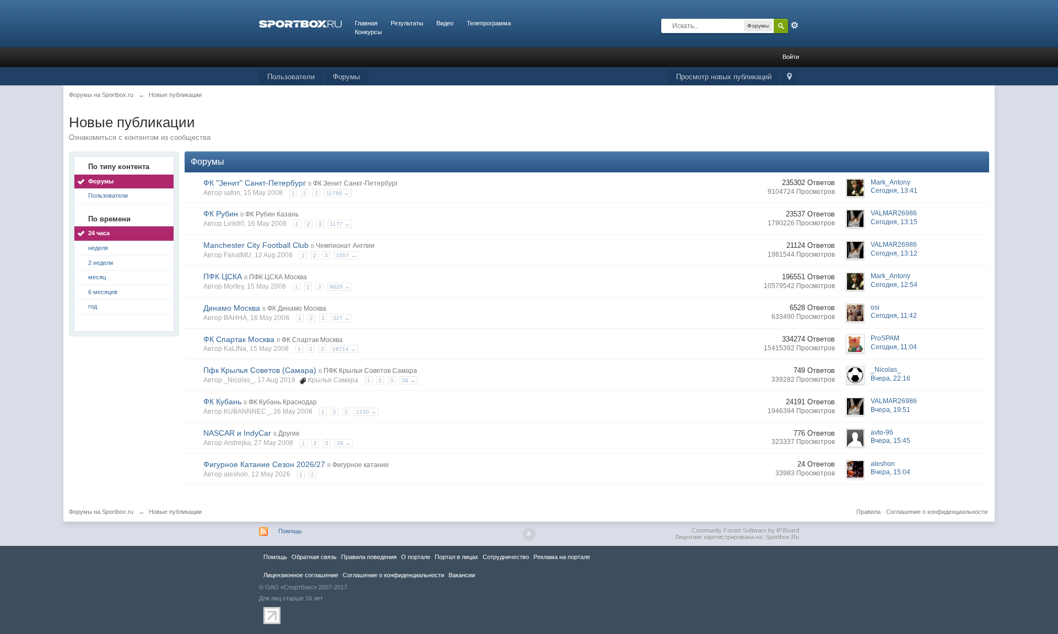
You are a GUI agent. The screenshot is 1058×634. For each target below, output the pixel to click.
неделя (98, 248)
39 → (343, 443)
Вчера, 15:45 (890, 441)
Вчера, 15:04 (890, 472)
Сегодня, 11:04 (894, 347)
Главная (366, 23)
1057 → (346, 255)
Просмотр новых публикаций (723, 77)
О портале (415, 557)
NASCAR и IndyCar (237, 433)
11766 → (337, 193)
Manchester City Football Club (256, 245)
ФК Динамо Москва (296, 308)
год (92, 306)
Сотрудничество (506, 557)
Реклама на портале (561, 557)
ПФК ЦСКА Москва (278, 277)
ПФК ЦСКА (222, 276)
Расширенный (794, 25)
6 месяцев (102, 292)
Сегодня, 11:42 (894, 315)
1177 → (340, 224)
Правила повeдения (369, 557)
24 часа (99, 233)
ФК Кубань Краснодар (283, 402)
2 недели (100, 262)
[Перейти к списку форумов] (300, 23)
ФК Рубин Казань (272, 214)
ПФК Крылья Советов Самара (370, 371)
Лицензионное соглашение (300, 575)
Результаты (407, 23)
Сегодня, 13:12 (894, 253)
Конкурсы (368, 32)
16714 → (344, 349)
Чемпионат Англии (345, 246)
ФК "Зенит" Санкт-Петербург (254, 182)
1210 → (366, 412)
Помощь (290, 531)
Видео (445, 23)
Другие (289, 433)
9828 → (340, 287)
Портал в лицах (456, 557)
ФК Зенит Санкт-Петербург (355, 183)
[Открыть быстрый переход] (789, 77)
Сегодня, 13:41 (894, 190)
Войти (790, 56)
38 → (408, 380)
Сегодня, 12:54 (894, 285)
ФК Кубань (222, 401)
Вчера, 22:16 (890, 378)
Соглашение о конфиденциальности (936, 511)
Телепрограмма (489, 23)
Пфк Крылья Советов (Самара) (259, 370)
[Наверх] (529, 533)
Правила (868, 511)
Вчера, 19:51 (890, 410)
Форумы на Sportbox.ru (101, 511)
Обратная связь (314, 557)
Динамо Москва (231, 308)
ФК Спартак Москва (238, 339)
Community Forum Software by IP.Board (745, 530)
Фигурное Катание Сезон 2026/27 (264, 464)
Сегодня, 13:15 (894, 222)
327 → (341, 318)
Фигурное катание (360, 465)
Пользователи (291, 77)
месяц (97, 277)
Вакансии (462, 575)
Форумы (346, 77)
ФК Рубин (220, 213)
